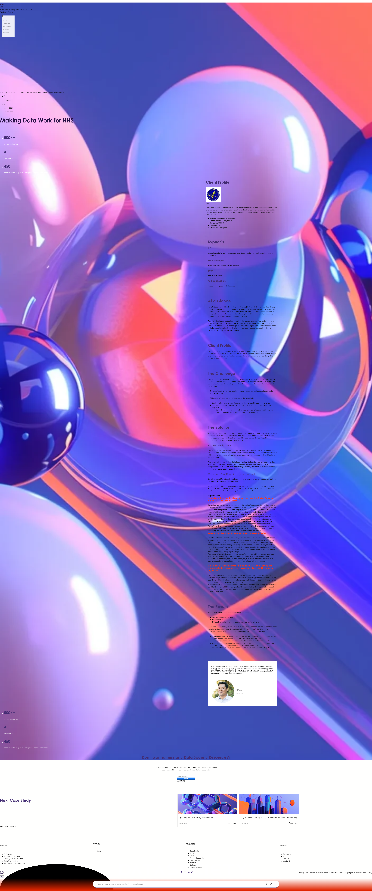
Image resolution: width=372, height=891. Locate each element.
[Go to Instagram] (192, 872)
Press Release (195, 860)
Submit (186, 778)
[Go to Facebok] (181, 872)
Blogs (192, 853)
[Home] (16, 6)
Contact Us (287, 854)
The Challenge (7, 26)
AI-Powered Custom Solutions (14, 863)
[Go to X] (185, 872)
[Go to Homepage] (2, 874)
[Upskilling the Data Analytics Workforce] (207, 795)
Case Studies (194, 851)
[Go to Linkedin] (188, 872)
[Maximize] (271, 884)
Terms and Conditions (327, 873)
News (192, 856)
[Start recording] (266, 884)
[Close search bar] (275, 884)
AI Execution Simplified (12, 856)
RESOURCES (28, 10)
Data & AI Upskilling (11, 861)
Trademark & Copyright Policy (346, 873)
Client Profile (6, 23)
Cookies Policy (314, 873)
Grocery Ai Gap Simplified (13, 859)
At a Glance (6, 21)
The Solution (6, 29)
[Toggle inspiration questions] (96, 884)
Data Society (8, 100)
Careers (286, 859)
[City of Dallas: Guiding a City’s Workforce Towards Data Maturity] (269, 795)
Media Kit (286, 861)
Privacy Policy (304, 873)
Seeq (99, 851)
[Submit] (178, 781)
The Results (6, 32)
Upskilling (12, 10)
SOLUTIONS (20, 10)
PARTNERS (96, 844)
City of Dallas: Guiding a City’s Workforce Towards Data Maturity (269, 817)
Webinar (193, 863)
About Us (286, 856)
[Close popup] (2, 876)
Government (8, 112)
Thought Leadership (197, 858)
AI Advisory (4, 10)
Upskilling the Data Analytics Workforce (196, 817)
